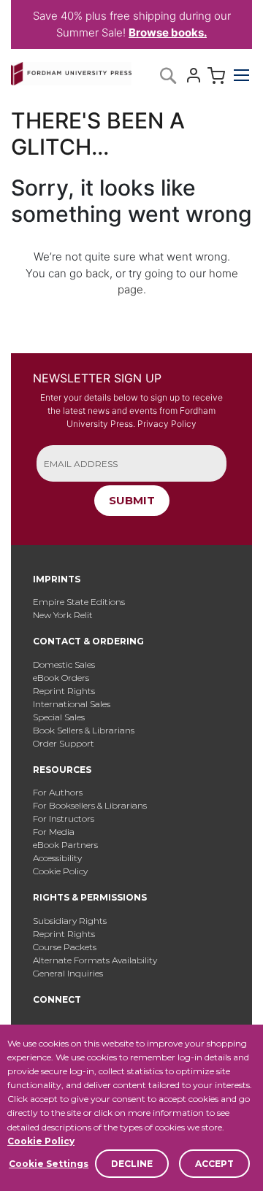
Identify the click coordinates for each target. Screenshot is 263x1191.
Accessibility (57, 857)
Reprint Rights (64, 690)
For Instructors (63, 818)
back (97, 273)
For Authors (58, 792)
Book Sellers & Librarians (83, 730)
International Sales (71, 703)
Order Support (63, 743)
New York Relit (63, 614)
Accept (214, 1163)
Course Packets (64, 946)
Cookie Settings (48, 1163)
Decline (132, 1163)
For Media (54, 831)
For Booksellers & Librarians (90, 805)
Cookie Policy (41, 1141)
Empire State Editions (79, 601)
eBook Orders (61, 677)
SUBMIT (132, 500)
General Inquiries (68, 973)
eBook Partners (65, 844)
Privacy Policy (167, 423)
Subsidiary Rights (70, 920)
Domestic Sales (64, 664)
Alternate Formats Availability (95, 960)
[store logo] (71, 70)
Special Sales (59, 717)
